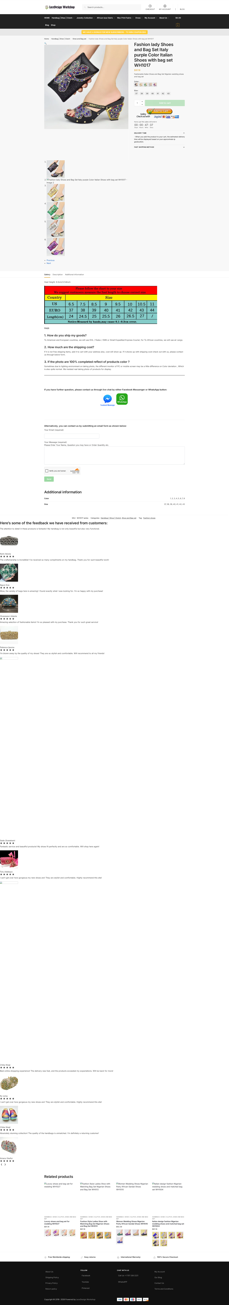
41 (158, 93)
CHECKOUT (150, 9)
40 (152, 93)
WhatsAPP (122, 1281)
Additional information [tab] (74, 274)
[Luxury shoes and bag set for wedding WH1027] (60, 1198)
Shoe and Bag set (79, 39)
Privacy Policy (51, 1282)
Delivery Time (140, 133)
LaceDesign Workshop (85, 1299)
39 (147, 93)
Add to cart (165, 103)
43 (168, 93)
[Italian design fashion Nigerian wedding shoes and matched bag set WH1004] (168, 1198)
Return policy (51, 1288)
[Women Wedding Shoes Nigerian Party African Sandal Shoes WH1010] (132, 1198)
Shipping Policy (52, 1276)
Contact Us (159, 1282)
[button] (180, 21)
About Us (49, 1271)
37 (136, 93)
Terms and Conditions (163, 1288)
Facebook (86, 1274)
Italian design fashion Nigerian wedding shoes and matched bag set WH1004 (168, 1223)
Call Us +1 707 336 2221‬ (128, 1274)
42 (163, 93)
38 (142, 93)
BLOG (182, 9)
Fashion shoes (149, 518)
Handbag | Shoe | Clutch (60, 39)
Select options (60, 1239)
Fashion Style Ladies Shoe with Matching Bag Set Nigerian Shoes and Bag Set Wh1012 (94, 1223)
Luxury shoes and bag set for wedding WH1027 (56, 1222)
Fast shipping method (144, 147)
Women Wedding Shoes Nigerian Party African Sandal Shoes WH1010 (132, 1222)
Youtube (85, 1281)
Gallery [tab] (47, 274)
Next (49, 263)
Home (46, 39)
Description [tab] (58, 274)
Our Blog (158, 1276)
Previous (50, 260)
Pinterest (86, 1287)
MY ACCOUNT (165, 9)
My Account (159, 1271)
